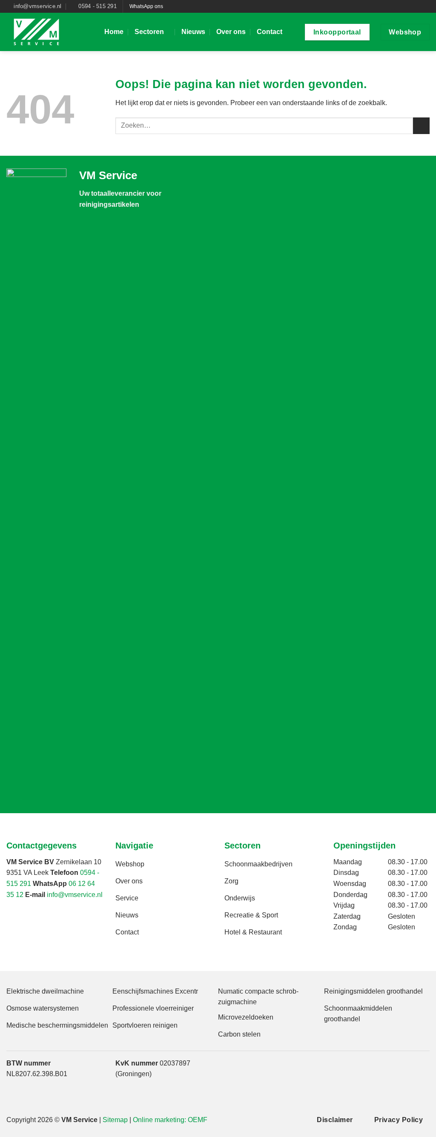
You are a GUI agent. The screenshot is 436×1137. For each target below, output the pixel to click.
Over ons (231, 31)
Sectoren (149, 31)
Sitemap (115, 1119)
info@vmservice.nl (75, 894)
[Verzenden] (421, 125)
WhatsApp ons (146, 6)
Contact (269, 31)
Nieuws (193, 31)
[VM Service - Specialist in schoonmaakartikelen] (49, 32)
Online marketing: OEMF (170, 1119)
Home (113, 31)
